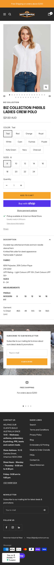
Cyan (20, 141)
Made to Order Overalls (40, 450)
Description (9, 240)
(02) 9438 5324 (10, 483)
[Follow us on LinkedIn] (19, 527)
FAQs (32, 455)
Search (33, 424)
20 (16, 171)
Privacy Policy (36, 435)
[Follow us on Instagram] (13, 527)
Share (5, 229)
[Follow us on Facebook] (6, 527)
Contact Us (34, 460)
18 (7, 171)
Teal (8, 133)
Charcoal (37, 150)
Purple (44, 141)
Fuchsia (32, 141)
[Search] (10, 14)
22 (25, 171)
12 (25, 163)
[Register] (44, 510)
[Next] (49, 96)
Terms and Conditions (39, 429)
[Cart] (49, 14)
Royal (41, 133)
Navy (24, 150)
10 (16, 163)
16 (43, 163)
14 (34, 163)
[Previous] (4, 96)
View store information (15, 223)
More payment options (27, 210)
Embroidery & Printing (39, 445)
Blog (32, 440)
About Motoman (37, 465)
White (8, 141)
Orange (29, 133)
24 (34, 171)
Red (17, 133)
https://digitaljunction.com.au (38, 538)
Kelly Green (11, 150)
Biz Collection (11, 102)
